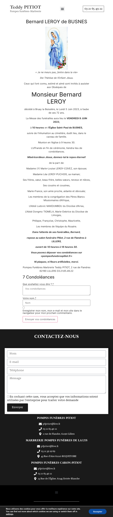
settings (9, 514)
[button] (62, 8)
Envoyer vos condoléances (40, 319)
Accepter (97, 511)
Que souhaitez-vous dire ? (38, 284)
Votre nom (29, 298)
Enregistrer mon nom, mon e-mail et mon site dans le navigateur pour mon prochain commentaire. (52, 311)
